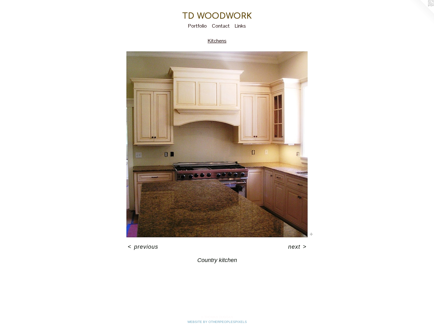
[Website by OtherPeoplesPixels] (421, 12)
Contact (221, 26)
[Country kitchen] (217, 144)
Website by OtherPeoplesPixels (217, 322)
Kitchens (217, 40)
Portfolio (197, 26)
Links (240, 26)
